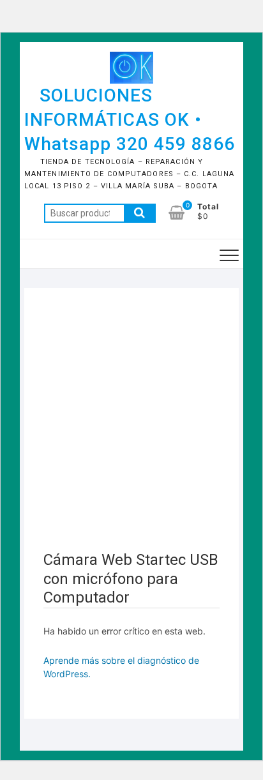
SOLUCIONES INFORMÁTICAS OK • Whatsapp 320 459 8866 (129, 119)
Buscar (140, 213)
